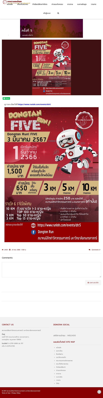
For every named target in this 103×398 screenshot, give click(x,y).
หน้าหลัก (10, 4)
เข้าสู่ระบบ (46, 13)
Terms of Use (6, 393)
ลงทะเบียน (59, 351)
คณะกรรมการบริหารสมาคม (64, 361)
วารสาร (93, 4)
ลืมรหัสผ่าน (59, 354)
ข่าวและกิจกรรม (57, 4)
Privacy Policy (16, 393)
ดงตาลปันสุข (82, 4)
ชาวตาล (70, 4)
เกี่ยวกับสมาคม (22, 4)
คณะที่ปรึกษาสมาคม (62, 364)
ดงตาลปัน (59, 377)
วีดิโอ (57, 383)
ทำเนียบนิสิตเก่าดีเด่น (39, 4)
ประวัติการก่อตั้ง (61, 357)
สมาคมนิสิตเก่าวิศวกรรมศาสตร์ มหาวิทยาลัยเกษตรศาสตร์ (23, 391)
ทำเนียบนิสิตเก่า (61, 367)
